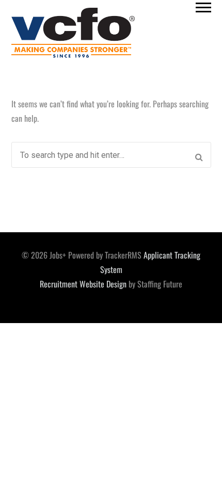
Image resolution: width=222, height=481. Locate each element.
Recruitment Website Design (83, 284)
